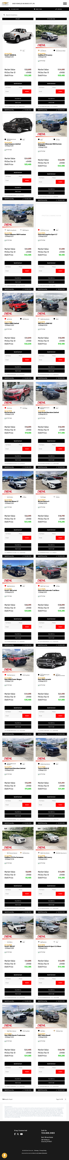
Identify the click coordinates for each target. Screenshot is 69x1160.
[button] (32, 35)
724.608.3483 (27, 110)
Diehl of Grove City (9, 110)
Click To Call (18, 102)
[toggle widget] (4, 1155)
